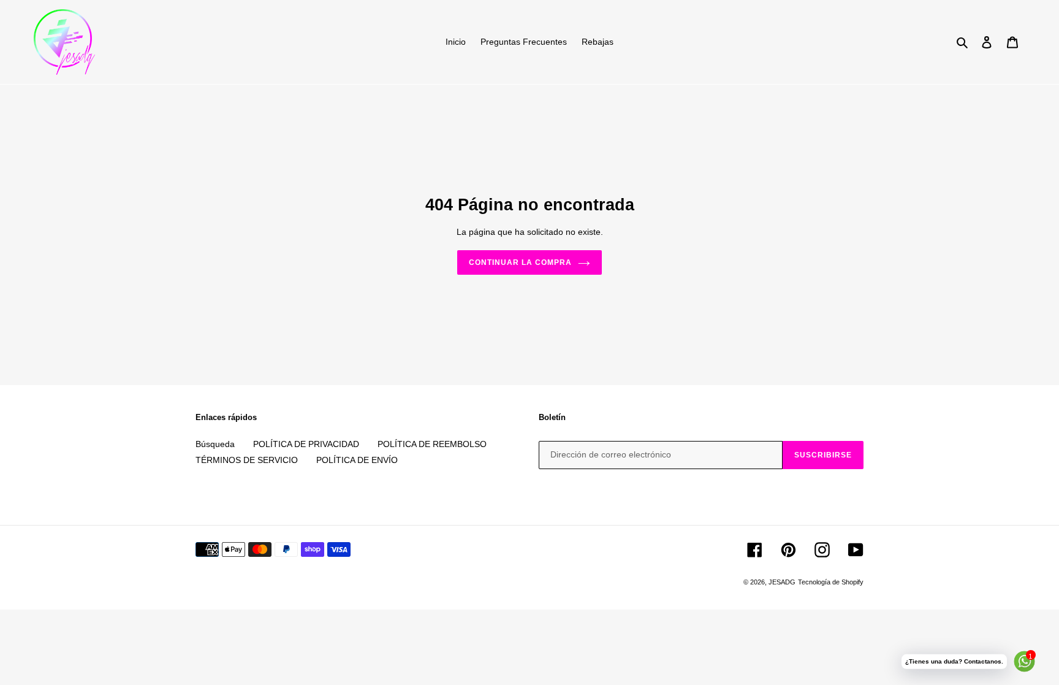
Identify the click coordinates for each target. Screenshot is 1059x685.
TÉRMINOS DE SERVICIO (246, 460)
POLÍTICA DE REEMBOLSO (432, 444)
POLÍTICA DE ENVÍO (357, 460)
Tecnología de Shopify (831, 582)
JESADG (782, 582)
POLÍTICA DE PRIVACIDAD (306, 444)
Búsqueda (215, 444)
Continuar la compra (520, 262)
